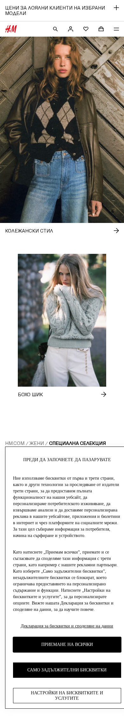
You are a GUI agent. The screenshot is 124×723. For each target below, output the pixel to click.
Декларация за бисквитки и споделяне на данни (67, 626)
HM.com (14, 443)
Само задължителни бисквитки (67, 670)
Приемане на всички (67, 644)
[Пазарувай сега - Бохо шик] (98, 394)
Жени (37, 443)
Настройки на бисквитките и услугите (67, 696)
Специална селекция (77, 443)
